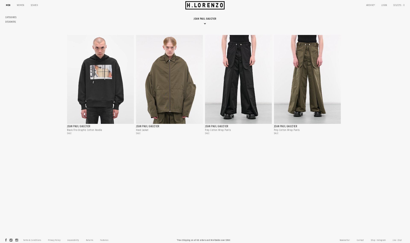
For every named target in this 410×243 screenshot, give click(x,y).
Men (8, 5)
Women (20, 5)
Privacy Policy (54, 240)
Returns (89, 240)
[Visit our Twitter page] (11, 240)
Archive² (370, 5)
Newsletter (345, 240)
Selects (399, 5)
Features (104, 240)
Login (384, 5)
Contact (360, 240)
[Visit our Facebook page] (6, 240)
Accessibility (73, 240)
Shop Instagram (378, 240)
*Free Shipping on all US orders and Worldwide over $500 (203, 240)
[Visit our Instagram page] (16, 240)
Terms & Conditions (32, 240)
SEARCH (34, 5)
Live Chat (397, 240)
